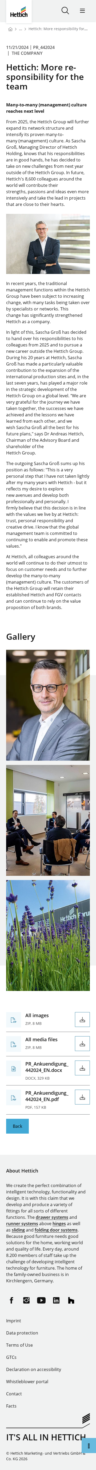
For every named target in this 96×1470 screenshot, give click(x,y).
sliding (18, 1230)
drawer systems (52, 1217)
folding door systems (56, 1230)
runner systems (22, 1223)
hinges (59, 1223)
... (20, 28)
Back (17, 1126)
